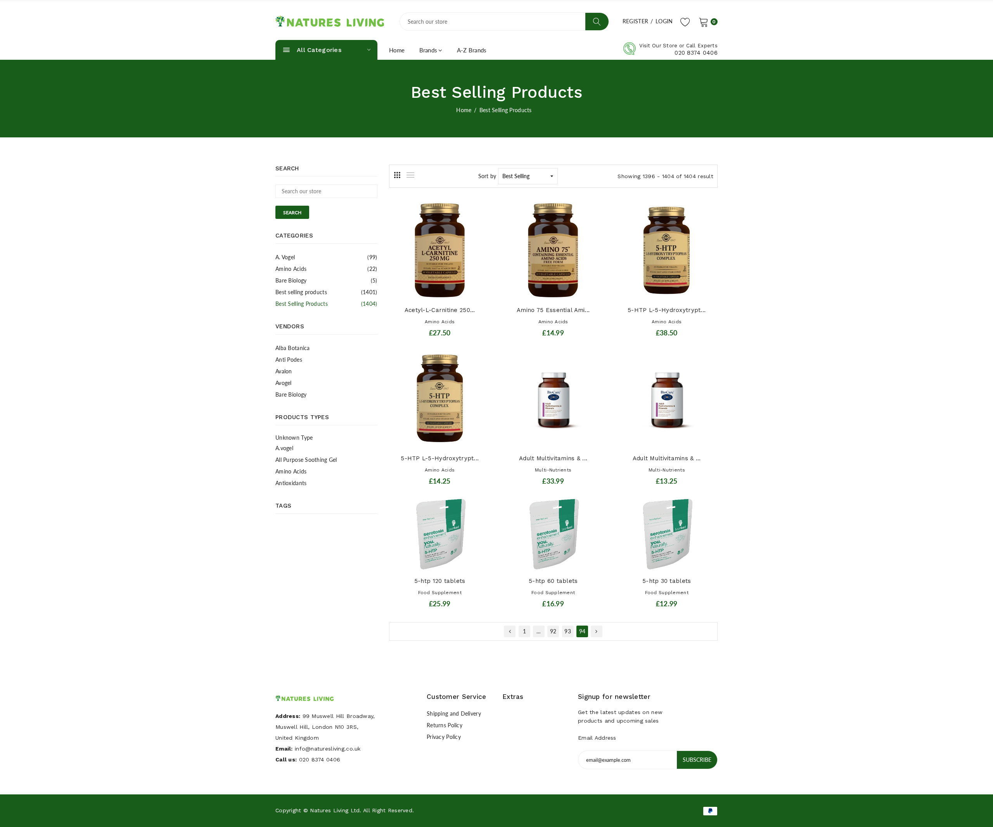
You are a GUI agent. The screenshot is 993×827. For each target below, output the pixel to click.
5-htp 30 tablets (666, 580)
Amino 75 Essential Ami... (553, 310)
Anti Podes (288, 359)
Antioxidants (290, 483)
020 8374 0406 (696, 52)
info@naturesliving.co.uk (328, 749)
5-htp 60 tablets (553, 580)
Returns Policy (444, 725)
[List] (410, 175)
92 (553, 631)
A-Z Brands (472, 50)
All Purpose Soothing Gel (306, 459)
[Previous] (510, 631)
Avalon (283, 371)
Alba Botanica (292, 348)
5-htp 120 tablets (439, 580)
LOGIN (664, 21)
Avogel (283, 383)
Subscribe (697, 759)
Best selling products (326, 292)
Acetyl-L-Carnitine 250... (440, 310)
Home (397, 50)
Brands (428, 50)
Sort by (487, 176)
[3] (397, 175)
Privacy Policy (444, 736)
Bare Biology (326, 280)
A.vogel (284, 448)
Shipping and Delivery (454, 713)
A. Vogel (326, 257)
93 (567, 631)
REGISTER (635, 21)
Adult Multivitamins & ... (553, 458)
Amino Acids (326, 268)
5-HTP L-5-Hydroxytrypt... (667, 310)
